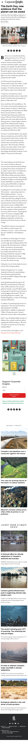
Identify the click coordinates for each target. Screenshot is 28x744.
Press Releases (6, 727)
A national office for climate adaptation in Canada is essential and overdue (12, 556)
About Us (3, 726)
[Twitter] (11, 51)
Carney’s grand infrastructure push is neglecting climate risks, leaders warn (13, 593)
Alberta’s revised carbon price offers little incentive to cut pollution (13, 512)
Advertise (22, 726)
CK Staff (5, 21)
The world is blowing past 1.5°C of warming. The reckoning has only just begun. (13, 631)
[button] (14, 741)
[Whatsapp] (17, 51)
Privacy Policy (5, 730)
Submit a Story (13, 726)
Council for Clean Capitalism (10, 731)
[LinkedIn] (13, 723)
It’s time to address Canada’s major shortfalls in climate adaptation (12, 668)
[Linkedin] (14, 51)
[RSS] (18, 723)
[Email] (20, 51)
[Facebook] (8, 51)
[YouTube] (15, 723)
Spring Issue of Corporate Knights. (11, 333)
